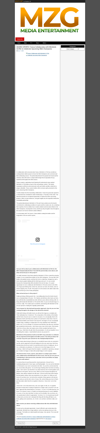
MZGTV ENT (19, 1)
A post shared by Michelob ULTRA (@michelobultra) (37, 264)
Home (18, 43)
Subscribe (20, 39)
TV (31, 43)
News (37, 43)
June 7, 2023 (21, 50)
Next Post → (56, 423)
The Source (48, 418)
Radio (25, 43)
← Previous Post (20, 423)
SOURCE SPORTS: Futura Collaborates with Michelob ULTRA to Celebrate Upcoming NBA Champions (36, 48)
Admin (44, 43)
